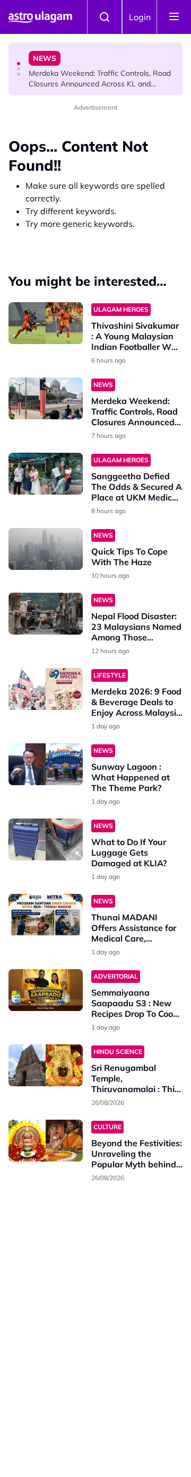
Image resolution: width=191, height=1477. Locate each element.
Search (104, 17)
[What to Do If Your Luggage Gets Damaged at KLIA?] (45, 839)
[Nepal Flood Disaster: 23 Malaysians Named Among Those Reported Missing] (45, 614)
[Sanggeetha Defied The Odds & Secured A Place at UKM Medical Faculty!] (45, 474)
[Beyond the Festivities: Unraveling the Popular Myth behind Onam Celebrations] (45, 1141)
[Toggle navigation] (174, 17)
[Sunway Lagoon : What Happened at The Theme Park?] (45, 764)
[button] (18, 63)
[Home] (40, 17)
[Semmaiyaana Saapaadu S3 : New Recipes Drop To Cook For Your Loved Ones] (45, 990)
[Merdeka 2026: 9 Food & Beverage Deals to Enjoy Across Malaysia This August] (45, 689)
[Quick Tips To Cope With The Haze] (45, 549)
